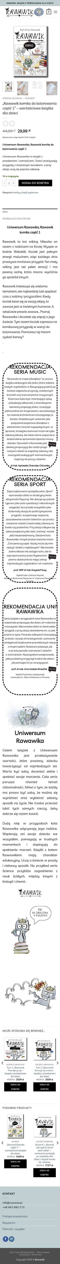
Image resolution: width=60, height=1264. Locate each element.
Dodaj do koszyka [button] (15, 1086)
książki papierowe (29, 192)
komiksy (30, 98)
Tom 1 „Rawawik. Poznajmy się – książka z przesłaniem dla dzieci (15, 1072)
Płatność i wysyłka (13, 1229)
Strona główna (12, 98)
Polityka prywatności (15, 1216)
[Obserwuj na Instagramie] (11, 1239)
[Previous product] (11, 123)
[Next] (52, 51)
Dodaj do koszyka (35, 182)
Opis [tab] (4, 212)
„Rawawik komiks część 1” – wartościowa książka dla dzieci (15, 1149)
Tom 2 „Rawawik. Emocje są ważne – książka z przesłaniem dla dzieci (45, 1072)
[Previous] (8, 51)
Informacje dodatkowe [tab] (16, 218)
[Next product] (5, 123)
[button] (48, 12)
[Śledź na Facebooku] (5, 1239)
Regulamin (8, 1222)
